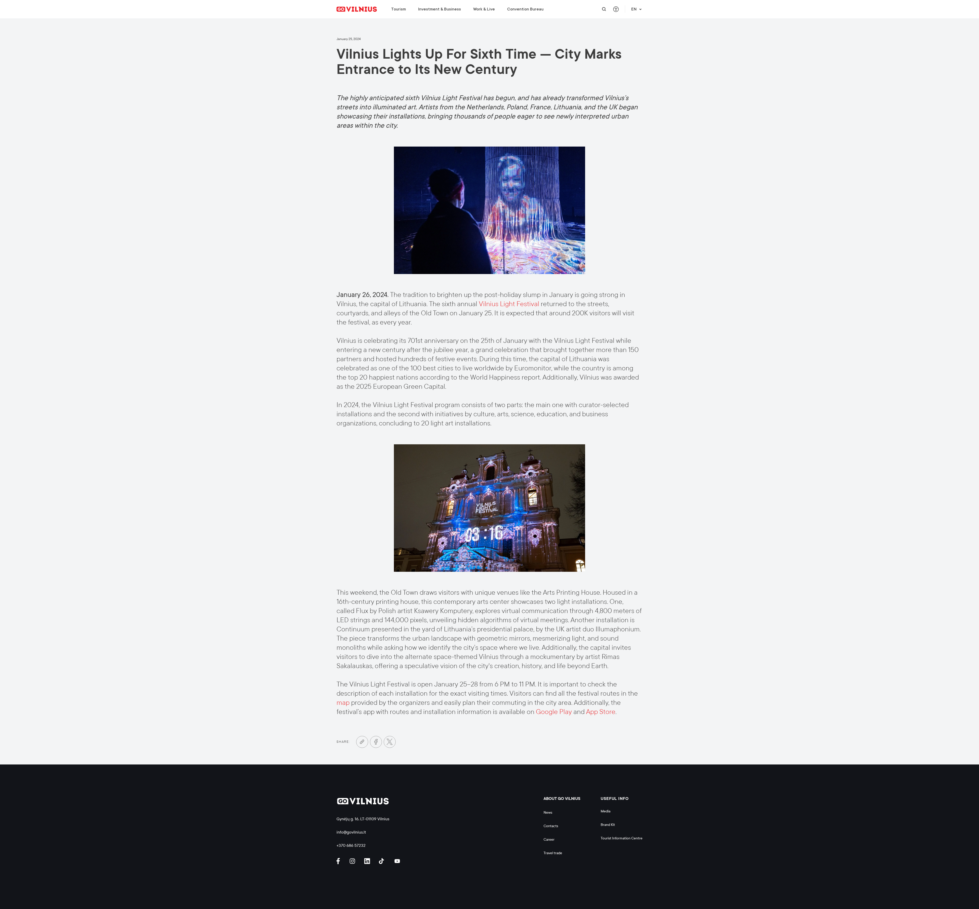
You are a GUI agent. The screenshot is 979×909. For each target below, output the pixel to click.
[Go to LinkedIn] (368, 861)
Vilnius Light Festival (509, 304)
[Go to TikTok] (383, 861)
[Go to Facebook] (376, 742)
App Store (600, 712)
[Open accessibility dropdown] (616, 9)
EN (634, 9)
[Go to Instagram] (353, 861)
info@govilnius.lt (351, 832)
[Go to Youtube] (397, 861)
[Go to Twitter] (390, 742)
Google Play (554, 712)
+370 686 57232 (351, 845)
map (343, 703)
